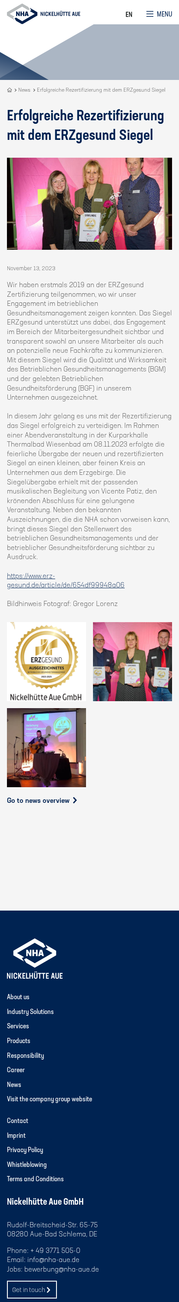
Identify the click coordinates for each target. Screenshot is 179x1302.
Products (18, 1040)
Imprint (16, 1135)
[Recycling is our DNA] (10, 89)
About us (18, 996)
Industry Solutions (30, 1011)
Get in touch (28, 1289)
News (14, 1084)
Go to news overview (39, 800)
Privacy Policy (25, 1149)
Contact (17, 1120)
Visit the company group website (49, 1098)
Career (16, 1069)
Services (18, 1025)
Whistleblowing (27, 1164)
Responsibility (25, 1055)
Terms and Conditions (35, 1178)
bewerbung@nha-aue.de (61, 1269)
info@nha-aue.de (53, 1259)
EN (129, 14)
